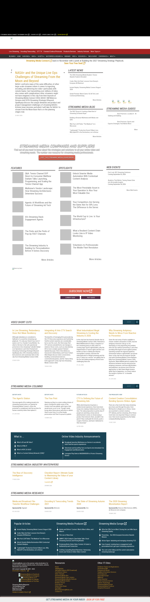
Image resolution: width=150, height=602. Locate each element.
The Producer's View (115, 394)
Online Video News (61, 586)
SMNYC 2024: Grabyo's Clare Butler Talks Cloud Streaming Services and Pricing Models (74, 540)
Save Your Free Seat (73, 63)
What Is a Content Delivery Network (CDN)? (30, 453)
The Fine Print (51, 398)
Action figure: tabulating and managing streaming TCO (119, 541)
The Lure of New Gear (66, 535)
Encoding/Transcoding (28, 51)
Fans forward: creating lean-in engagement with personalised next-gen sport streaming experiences (118, 545)
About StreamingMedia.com (63, 590)
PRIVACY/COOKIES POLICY (20, 592)
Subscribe (25, 56)
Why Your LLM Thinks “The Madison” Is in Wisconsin (33, 539)
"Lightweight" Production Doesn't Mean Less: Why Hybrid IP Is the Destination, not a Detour (33, 549)
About (112, 56)
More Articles (97, 100)
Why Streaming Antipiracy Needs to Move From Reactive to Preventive (122, 333)
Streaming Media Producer (69, 523)
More (136, 130)
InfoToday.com (102, 574)
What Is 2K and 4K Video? (25, 442)
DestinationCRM (103, 568)
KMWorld (100, 577)
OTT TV (39, 51)
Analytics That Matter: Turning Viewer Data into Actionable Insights (121, 181)
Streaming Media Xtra (61, 575)
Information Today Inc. (19, 571)
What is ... (19, 436)
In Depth (40, 56)
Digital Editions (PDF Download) (66, 570)
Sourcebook (62, 34)
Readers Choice (60, 583)
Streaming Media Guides (62, 581)
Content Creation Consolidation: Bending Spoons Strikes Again (123, 399)
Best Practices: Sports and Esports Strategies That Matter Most (121, 123)
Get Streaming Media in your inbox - (75, 599)
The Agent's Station (21, 398)
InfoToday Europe (103, 575)
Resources (81, 56)
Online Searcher (102, 579)
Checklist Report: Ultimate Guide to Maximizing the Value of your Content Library (59, 475)
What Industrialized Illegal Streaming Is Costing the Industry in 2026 (88, 333)
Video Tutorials (59, 574)
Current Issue (70, 297)
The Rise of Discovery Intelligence (22, 474)
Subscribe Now (79, 291)
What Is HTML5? (22, 446)
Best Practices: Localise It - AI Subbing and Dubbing (122, 115)
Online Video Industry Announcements (81, 436)
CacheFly (47, 482)
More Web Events (132, 190)
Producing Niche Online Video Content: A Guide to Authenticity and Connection (75, 545)
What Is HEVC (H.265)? (24, 450)
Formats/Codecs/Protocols (53, 51)
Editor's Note (16, 394)
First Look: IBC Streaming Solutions (119, 172)
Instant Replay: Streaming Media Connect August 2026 (34, 529)
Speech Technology (104, 583)
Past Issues (91, 297)
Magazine (59, 568)
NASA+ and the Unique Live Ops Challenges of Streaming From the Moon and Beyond (37, 77)
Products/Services (70, 51)
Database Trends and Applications (108, 567)
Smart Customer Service (105, 581)
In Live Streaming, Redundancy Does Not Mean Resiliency (26, 331)
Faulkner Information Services (107, 572)
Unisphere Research (104, 588)
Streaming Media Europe (111, 523)
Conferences (103, 56)
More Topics (95, 51)
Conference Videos (61, 572)
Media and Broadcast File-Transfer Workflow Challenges (25, 502)
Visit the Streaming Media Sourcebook (56, 157)
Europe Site (35, 34)
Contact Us (58, 591)
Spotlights (58, 588)
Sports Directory (48, 34)
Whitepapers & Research (54, 56)
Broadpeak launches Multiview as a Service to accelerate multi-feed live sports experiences (83, 443)
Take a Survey (92, 56)
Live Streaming (14, 51)
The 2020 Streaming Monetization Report (118, 502)
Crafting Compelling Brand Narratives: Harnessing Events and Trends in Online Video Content (74, 551)
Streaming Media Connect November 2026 (14, 34)
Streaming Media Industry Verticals (66, 579)
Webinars (67, 56)
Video (74, 56)
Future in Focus (82, 394)
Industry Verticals (83, 51)
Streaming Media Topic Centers (64, 577)
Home (19, 56)
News (33, 56)
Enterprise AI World (103, 570)
